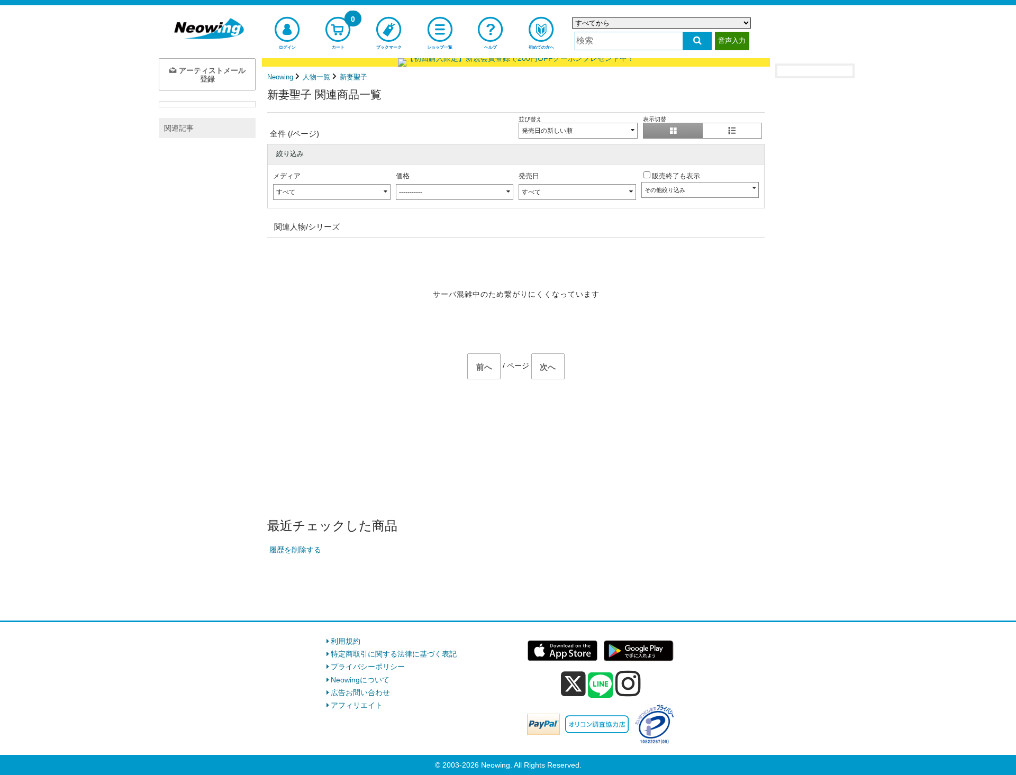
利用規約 (345, 641)
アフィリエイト (357, 705)
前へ (484, 366)
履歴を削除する (295, 549)
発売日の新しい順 (547, 130)
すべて (285, 192)
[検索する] (697, 41)
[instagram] (628, 683)
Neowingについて (360, 680)
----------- (410, 192)
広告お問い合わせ (360, 692)
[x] (573, 684)
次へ (548, 366)
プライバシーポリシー (368, 666)
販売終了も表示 (676, 176)
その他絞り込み (665, 190)
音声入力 (732, 40)
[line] (600, 685)
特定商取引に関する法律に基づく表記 (394, 654)
